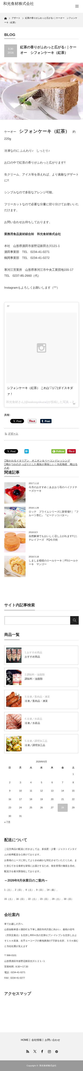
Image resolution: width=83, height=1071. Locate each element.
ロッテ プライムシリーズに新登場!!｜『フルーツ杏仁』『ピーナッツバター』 (54, 513)
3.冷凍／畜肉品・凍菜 (37, 696)
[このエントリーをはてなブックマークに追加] (26, 452)
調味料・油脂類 (34, 678)
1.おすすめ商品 (33, 652)
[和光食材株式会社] (19, 3)
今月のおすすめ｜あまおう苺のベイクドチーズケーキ (53, 489)
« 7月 (7, 822)
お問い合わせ (52, 1040)
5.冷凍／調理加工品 (36, 740)
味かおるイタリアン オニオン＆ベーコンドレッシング (38, 460)
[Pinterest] (56, 1051)
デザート (13, 433)
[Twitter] (34, 1051)
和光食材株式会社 (47, 1065)
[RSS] (27, 1051)
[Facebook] (41, 1051)
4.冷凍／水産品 (33, 718)
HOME (25, 1040)
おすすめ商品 (32, 656)
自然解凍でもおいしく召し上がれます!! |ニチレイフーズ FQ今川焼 (53, 538)
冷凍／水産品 (32, 723)
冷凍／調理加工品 (35, 745)
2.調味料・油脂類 (35, 674)
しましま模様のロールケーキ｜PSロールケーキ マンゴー (53, 562)
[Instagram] (49, 1051)
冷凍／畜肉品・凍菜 (36, 700)
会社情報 (36, 1040)
